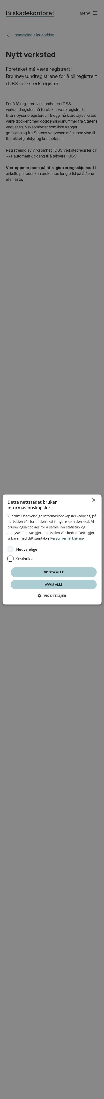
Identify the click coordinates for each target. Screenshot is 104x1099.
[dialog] (52, 549)
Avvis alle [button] (54, 584)
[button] (52, 595)
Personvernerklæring (67, 538)
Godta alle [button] (54, 572)
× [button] (93, 500)
